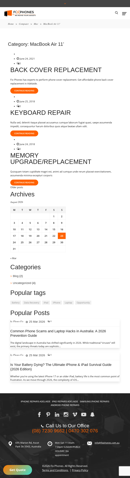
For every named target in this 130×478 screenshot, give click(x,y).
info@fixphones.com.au (107, 442)
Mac (36, 23)
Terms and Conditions (55, 470)
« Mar (13, 258)
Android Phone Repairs (65, 405)
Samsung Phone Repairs (94, 401)
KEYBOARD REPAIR (40, 112)
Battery (16, 302)
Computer (24, 23)
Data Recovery (31, 302)
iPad (46, 302)
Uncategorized (22, 283)
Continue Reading (24, 90)
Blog (16, 276)
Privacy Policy (80, 470)
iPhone (56, 302)
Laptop (68, 302)
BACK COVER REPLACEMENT (56, 69)
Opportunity (83, 302)
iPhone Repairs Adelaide (35, 401)
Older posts (16, 187)
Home (11, 23)
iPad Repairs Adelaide (65, 401)
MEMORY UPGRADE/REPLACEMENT (50, 158)
